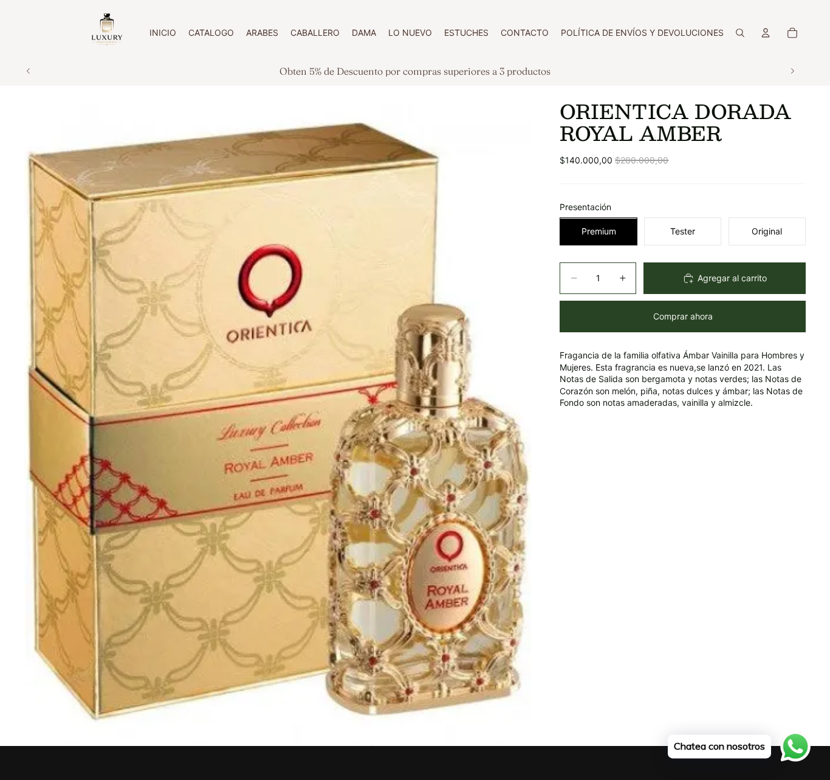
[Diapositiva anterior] (28, 71)
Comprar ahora (683, 317)
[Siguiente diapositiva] (792, 71)
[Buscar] (740, 32)
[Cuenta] (765, 32)
